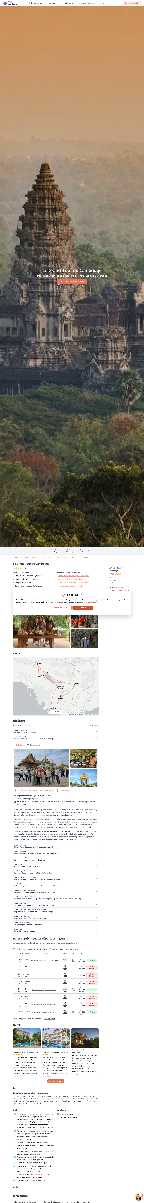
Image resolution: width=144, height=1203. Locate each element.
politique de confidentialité (88, 602)
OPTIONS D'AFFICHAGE (61, 608)
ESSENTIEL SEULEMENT (119, 591)
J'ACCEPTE (83, 608)
